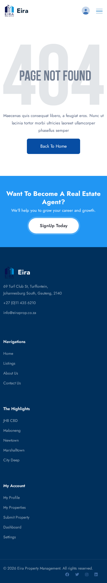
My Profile (11, 497)
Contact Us (12, 383)
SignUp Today (53, 225)
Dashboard (12, 527)
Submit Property (16, 517)
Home (8, 353)
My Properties (14, 507)
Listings (9, 363)
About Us (10, 373)
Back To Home (53, 146)
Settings (9, 537)
